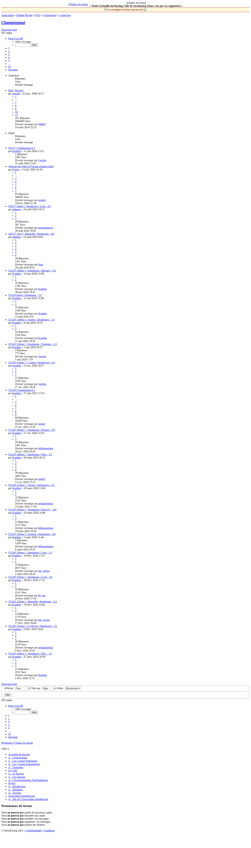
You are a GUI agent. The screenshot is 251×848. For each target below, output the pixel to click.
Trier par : (36, 688)
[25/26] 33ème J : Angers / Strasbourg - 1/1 (31, 319)
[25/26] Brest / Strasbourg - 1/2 (25, 295)
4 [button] (9, 57)
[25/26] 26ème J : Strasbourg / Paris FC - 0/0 (32, 509)
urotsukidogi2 (45, 227)
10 (16, 111)
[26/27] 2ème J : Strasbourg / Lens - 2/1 (29, 206)
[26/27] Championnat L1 (21, 148)
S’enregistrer (50, 15)
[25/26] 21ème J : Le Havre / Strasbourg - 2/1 (32, 626)
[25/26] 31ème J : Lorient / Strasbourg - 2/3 (31, 362)
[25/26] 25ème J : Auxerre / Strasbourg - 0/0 (32, 534)
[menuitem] (33, 830)
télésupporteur (45, 448)
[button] (15, 38)
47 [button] (9, 66)
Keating (42, 313)
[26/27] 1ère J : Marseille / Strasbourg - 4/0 (31, 233)
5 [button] (9, 60)
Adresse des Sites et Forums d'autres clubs (31, 166)
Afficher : (9, 688)
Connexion (65, 15)
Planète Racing (24, 15)
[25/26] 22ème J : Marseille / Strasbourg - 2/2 (32, 601)
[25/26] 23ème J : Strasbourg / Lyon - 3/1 (30, 577)
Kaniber (16, 151)
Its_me (41, 595)
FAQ (37, 15)
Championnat (13, 22)
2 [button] (9, 51)
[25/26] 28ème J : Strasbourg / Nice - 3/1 (30, 454)
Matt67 (42, 124)
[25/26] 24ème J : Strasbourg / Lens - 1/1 (30, 552)
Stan (40, 264)
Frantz (15, 169)
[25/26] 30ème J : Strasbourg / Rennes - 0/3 (31, 430)
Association (7, 15)
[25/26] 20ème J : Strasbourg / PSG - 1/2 (30, 653)
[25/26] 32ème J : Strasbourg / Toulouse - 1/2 (32, 344)
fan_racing (44, 570)
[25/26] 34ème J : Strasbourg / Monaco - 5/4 (32, 270)
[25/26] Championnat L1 (21, 390)
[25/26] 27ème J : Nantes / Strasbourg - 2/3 (31, 485)
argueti (16, 93)
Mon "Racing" (16, 90)
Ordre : (61, 688)
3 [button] (9, 54)
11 (16, 115)
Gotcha (42, 160)
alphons (16, 209)
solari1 (41, 423)
